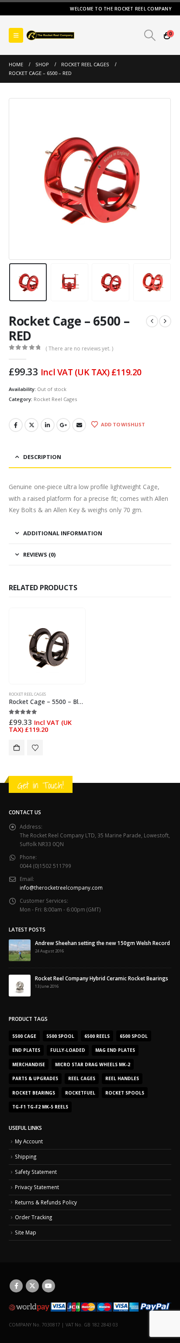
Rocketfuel (80, 1093)
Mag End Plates (115, 1050)
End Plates (26, 1050)
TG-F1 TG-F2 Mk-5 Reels (40, 1107)
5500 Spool (60, 1036)
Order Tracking (33, 1217)
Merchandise (28, 1064)
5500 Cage (24, 1036)
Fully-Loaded (67, 1050)
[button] (16, 35)
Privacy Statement (37, 1186)
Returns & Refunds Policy (46, 1202)
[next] (165, 321)
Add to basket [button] (16, 747)
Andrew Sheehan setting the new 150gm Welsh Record (102, 942)
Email (79, 425)
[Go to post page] (20, 949)
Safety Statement (36, 1171)
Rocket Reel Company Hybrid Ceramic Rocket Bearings (101, 978)
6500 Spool (134, 1036)
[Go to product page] (46, 646)
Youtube (48, 1285)
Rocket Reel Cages (55, 399)
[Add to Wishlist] (35, 747)
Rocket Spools (124, 1093)
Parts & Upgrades (35, 1078)
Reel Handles (122, 1078)
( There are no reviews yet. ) (79, 348)
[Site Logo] (50, 35)
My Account (29, 1141)
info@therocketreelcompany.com (61, 887)
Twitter (31, 425)
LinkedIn (48, 425)
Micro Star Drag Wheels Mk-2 (92, 1064)
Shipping (25, 1156)
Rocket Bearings (33, 1093)
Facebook (16, 425)
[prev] (152, 321)
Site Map (25, 1232)
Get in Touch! (40, 785)
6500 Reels (97, 1036)
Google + (63, 425)
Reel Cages (81, 1078)
